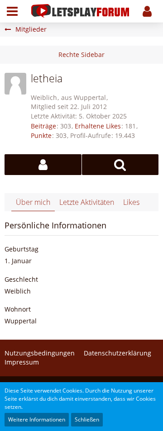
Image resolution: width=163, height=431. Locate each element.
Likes (131, 202)
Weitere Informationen (36, 419)
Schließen (87, 419)
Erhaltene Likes (98, 126)
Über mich (33, 202)
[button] (12, 11)
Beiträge (43, 126)
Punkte (41, 135)
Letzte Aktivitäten (86, 202)
